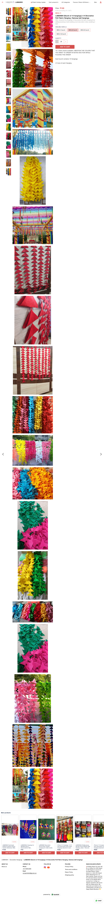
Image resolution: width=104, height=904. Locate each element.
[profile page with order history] (100, 2)
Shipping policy (69, 875)
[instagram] (45, 867)
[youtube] (48, 867)
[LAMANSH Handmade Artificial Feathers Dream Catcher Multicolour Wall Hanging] (10, 834)
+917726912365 (27, 868)
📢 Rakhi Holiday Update (38, 2)
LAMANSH (19, 2)
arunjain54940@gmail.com (30, 873)
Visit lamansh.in (53, 2)
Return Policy (69, 872)
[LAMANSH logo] (10, 2)
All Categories (66, 2)
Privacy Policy (69, 866)
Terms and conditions (71, 869)
